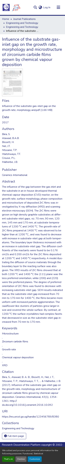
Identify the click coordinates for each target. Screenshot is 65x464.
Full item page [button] (15, 436)
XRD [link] (5, 365)
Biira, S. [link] (6, 134)
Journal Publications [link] (24, 19)
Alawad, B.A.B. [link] (10, 138)
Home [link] (5, 19)
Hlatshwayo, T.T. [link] (11, 154)
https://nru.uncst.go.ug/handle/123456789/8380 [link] (30, 416)
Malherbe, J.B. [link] (10, 162)
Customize (35, 459)
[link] (32, 108)
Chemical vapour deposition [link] (18, 357)
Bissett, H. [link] (8, 142)
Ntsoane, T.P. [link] (9, 150)
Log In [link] (46, 7)
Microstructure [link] (10, 333)
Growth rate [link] (9, 349)
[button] (11, 7)
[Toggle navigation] (58, 7)
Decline (21, 459)
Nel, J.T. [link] (6, 146)
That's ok (8, 459)
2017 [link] (5, 122)
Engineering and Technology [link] (22, 23)
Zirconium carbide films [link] (15, 341)
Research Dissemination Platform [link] (21, 445)
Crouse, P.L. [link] (9, 158)
